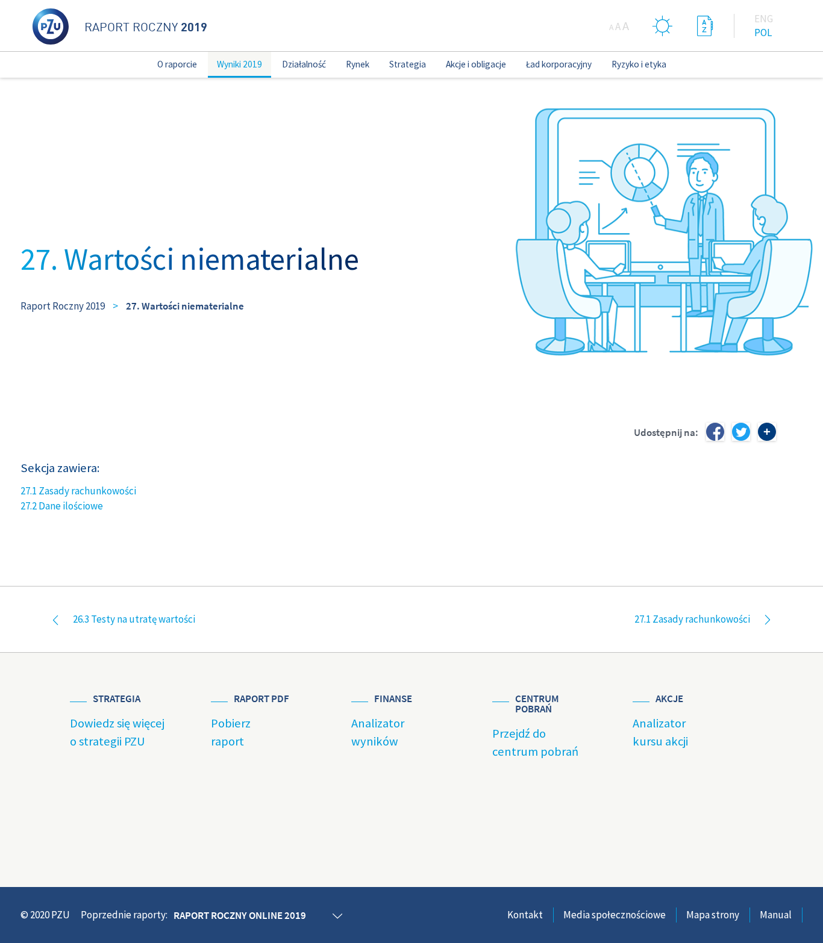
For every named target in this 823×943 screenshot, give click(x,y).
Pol (763, 32)
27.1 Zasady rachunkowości (78, 490)
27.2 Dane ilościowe (61, 505)
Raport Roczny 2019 (62, 306)
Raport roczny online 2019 (240, 915)
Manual (776, 914)
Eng (763, 18)
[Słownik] (705, 25)
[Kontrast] (662, 25)
